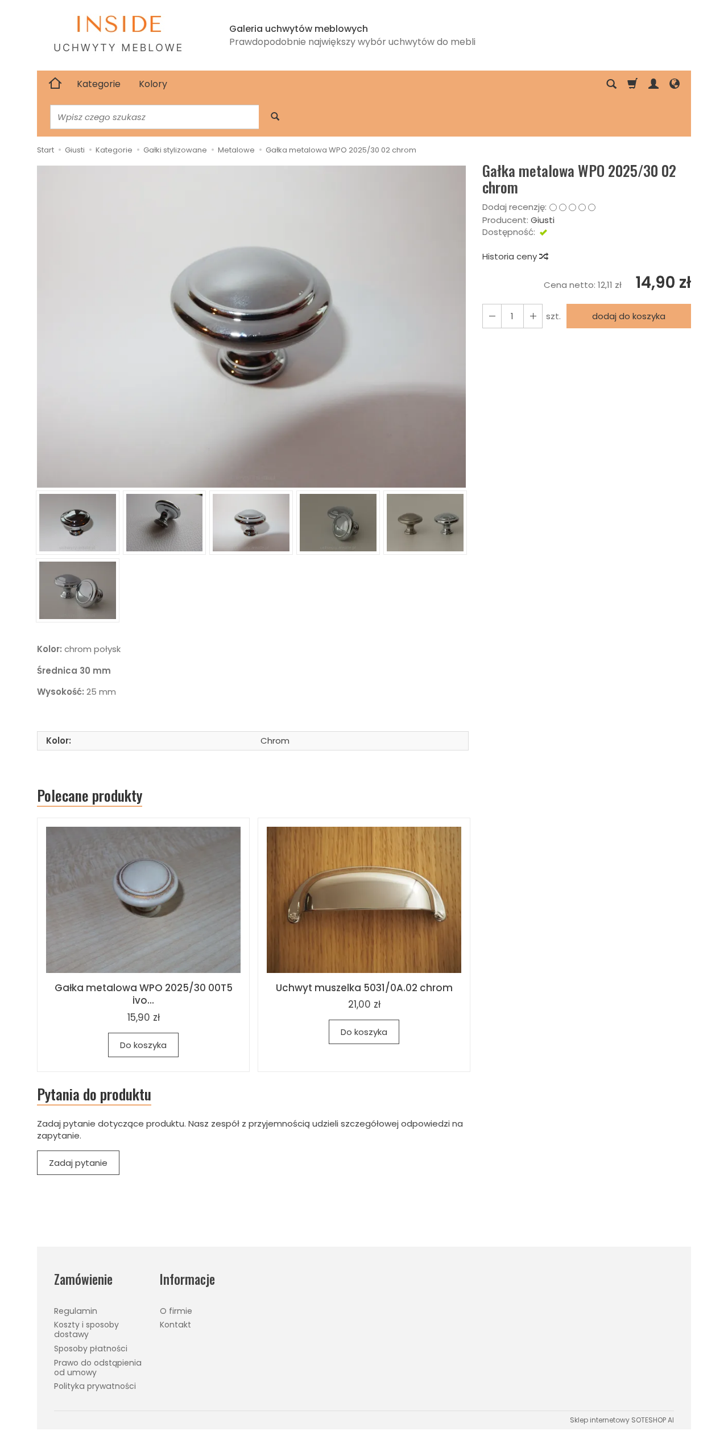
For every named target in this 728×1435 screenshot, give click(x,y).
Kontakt (175, 1324)
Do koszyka (143, 1045)
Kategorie (99, 83)
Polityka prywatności (95, 1386)
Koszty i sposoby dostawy (86, 1329)
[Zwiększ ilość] (492, 316)
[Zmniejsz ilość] (533, 316)
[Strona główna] (55, 84)
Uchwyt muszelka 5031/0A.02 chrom (364, 988)
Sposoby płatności (90, 1348)
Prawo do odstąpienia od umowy (98, 1367)
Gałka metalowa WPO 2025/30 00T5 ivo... (144, 994)
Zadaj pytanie (78, 1163)
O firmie (176, 1311)
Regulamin (75, 1311)
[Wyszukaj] (275, 117)
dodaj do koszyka (628, 316)
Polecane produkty (89, 795)
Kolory (153, 83)
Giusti (543, 220)
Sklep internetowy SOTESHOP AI (622, 1420)
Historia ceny (510, 256)
